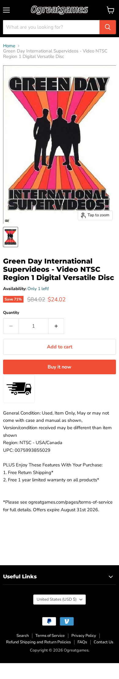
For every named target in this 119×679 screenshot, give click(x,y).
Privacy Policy (83, 635)
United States (57, 599)
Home (9, 45)
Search (22, 635)
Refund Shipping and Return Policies (38, 642)
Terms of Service (50, 635)
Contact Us (103, 642)
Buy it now (59, 367)
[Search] (107, 27)
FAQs (82, 642)
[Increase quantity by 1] (56, 326)
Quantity (11, 313)
